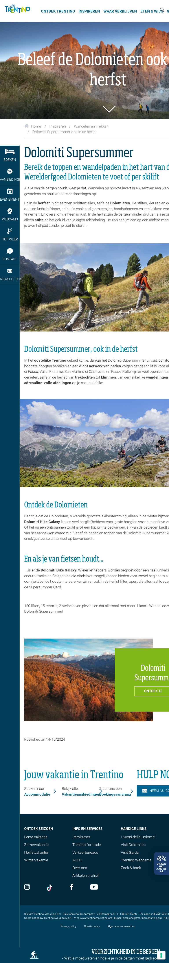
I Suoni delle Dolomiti (138, 837)
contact (9, 259)
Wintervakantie (36, 860)
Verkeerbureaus (85, 852)
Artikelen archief (85, 875)
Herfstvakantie (36, 852)
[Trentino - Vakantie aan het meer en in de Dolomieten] (16, 11)
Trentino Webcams (136, 860)
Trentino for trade (86, 844)
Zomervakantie (36, 844)
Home (36, 126)
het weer (10, 239)
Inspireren (89, 11)
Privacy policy (69, 926)
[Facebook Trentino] (71, 887)
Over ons (79, 868)
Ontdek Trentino (58, 11)
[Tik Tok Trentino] (50, 887)
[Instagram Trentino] (27, 887)
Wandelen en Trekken (91, 126)
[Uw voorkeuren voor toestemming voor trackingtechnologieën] (161, 955)
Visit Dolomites (133, 844)
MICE (76, 860)
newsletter (10, 279)
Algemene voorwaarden (121, 926)
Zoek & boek (131, 868)
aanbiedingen (10, 179)
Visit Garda (130, 852)
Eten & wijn (151, 11)
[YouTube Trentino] (94, 887)
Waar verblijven (120, 11)
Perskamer (81, 837)
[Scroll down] (108, 109)
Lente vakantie (36, 837)
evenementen (10, 199)
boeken (10, 160)
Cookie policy (92, 926)
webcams (10, 219)
